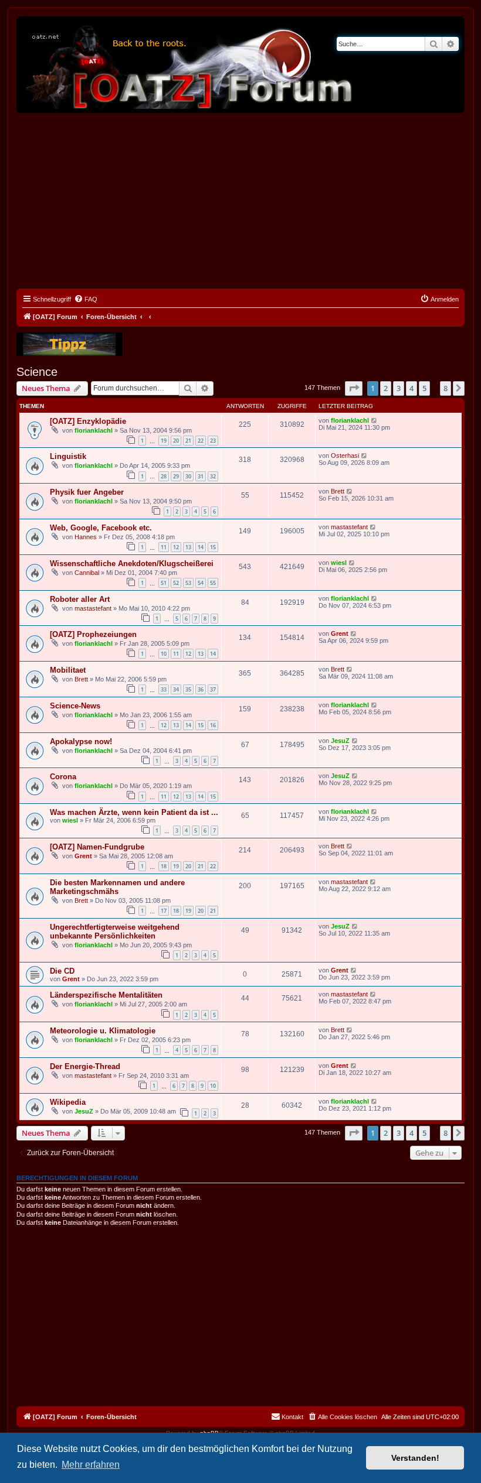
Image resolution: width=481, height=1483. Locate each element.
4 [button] (411, 388)
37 (213, 689)
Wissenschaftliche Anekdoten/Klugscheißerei (132, 563)
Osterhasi (345, 455)
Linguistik (68, 456)
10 (164, 653)
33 (164, 689)
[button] (354, 388)
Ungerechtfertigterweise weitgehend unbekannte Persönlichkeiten (114, 931)
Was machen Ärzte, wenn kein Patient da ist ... (134, 812)
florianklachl (93, 430)
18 (164, 866)
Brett (337, 491)
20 (176, 440)
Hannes (85, 536)
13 (188, 547)
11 (164, 547)
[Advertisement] (240, 201)
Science (36, 371)
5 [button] (424, 388)
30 (188, 476)
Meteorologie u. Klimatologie (102, 1030)
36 (201, 689)
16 (213, 725)
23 (213, 440)
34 (176, 689)
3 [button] (399, 388)
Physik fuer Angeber (87, 492)
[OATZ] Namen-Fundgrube (97, 846)
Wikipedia (68, 1102)
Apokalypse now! (81, 741)
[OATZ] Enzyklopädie (88, 421)
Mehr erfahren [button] (91, 1465)
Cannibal (86, 572)
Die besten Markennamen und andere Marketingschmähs (117, 887)
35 (188, 689)
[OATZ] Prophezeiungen (93, 634)
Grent (339, 633)
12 (176, 547)
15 (213, 547)
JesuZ (340, 740)
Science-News (75, 705)
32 (213, 476)
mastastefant (349, 526)
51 (164, 583)
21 (188, 440)
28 (164, 476)
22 (201, 440)
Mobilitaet (68, 670)
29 (176, 476)
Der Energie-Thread (85, 1066)
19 (164, 440)
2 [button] (386, 388)
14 (201, 547)
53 (188, 583)
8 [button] (445, 388)
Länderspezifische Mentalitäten (106, 995)
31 (201, 476)
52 (176, 583)
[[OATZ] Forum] (189, 64)
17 (164, 911)
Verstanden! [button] (415, 1458)
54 (201, 583)
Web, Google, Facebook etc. (101, 527)
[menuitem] (85, 299)
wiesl (339, 562)
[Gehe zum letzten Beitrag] (374, 420)
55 (213, 583)
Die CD (62, 971)
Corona (63, 776)
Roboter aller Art (80, 599)
